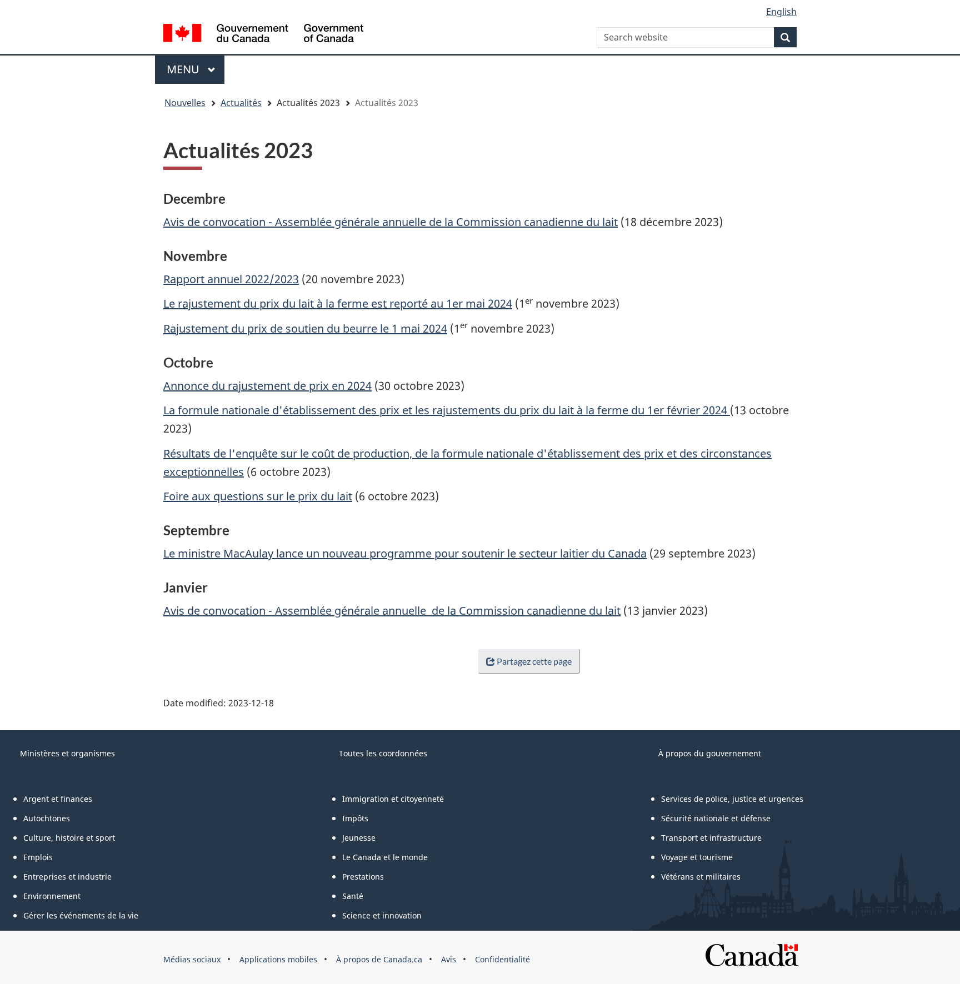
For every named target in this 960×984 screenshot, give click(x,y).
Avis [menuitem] (448, 959)
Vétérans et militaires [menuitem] (701, 876)
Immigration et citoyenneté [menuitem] (393, 799)
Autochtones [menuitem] (46, 818)
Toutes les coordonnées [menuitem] (383, 753)
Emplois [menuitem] (38, 857)
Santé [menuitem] (352, 896)
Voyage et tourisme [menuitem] (697, 857)
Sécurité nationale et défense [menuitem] (716, 818)
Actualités (241, 103)
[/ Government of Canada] (263, 35)
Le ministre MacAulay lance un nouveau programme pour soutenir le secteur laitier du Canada (405, 553)
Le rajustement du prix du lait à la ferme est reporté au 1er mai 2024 (337, 303)
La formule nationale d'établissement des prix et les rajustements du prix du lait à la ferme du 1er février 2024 (446, 410)
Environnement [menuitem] (52, 896)
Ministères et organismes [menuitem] (67, 753)
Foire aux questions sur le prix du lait (257, 496)
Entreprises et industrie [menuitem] (67, 876)
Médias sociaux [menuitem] (192, 959)
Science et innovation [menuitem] (382, 915)
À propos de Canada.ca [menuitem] (379, 959)
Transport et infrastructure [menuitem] (711, 837)
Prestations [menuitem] (363, 876)
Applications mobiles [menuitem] (278, 959)
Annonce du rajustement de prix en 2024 (267, 385)
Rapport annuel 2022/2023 (231, 279)
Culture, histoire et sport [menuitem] (69, 837)
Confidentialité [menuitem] (502, 959)
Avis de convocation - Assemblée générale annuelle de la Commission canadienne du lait (390, 221)
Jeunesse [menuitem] (359, 837)
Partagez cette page (534, 661)
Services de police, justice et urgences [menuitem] (732, 799)
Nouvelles (185, 103)
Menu (195, 69)
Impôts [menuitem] (355, 818)
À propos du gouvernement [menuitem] (709, 753)
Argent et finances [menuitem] (57, 799)
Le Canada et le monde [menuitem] (385, 857)
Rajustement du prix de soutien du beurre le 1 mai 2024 (305, 328)
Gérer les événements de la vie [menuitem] (80, 915)
